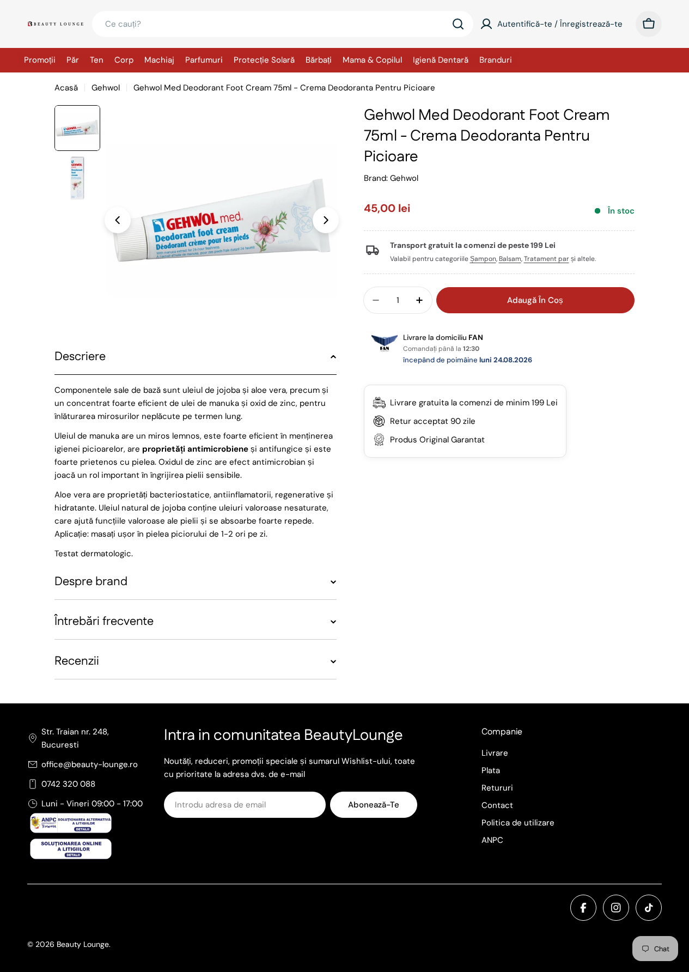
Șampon (483, 258)
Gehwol (106, 87)
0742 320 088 (68, 784)
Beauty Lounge (83, 944)
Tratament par (546, 258)
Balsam (510, 258)
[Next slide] (326, 220)
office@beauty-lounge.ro (89, 764)
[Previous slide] (118, 220)
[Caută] (458, 24)
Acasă (66, 87)
